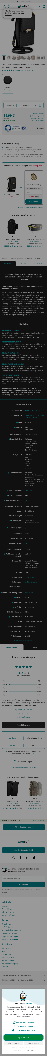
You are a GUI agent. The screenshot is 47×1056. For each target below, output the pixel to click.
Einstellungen (33, 1043)
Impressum (17, 1050)
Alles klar (25, 1037)
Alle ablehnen (13, 1043)
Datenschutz (29, 1050)
